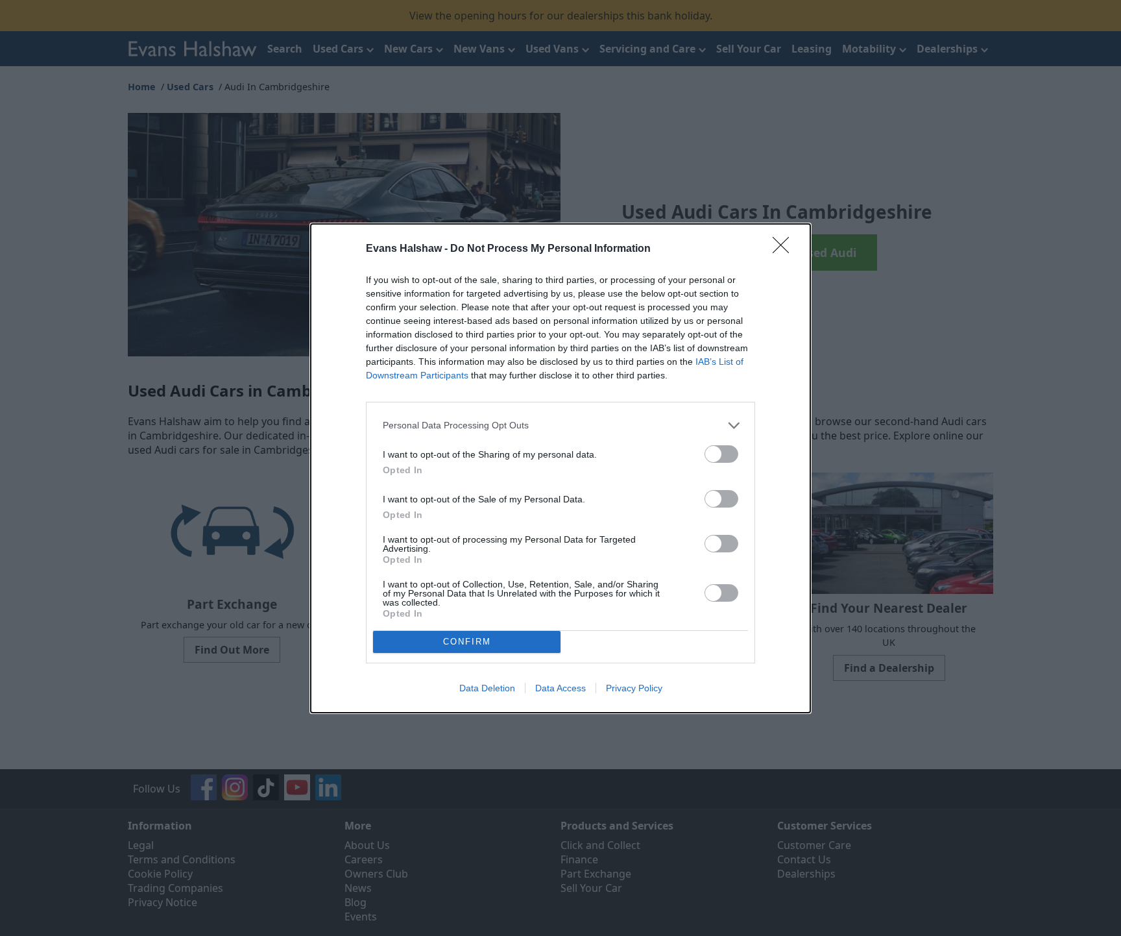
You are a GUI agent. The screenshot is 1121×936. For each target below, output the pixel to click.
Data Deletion (487, 688)
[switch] (721, 454)
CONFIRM (467, 642)
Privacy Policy (634, 688)
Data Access (560, 688)
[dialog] (560, 468)
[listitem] (560, 425)
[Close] (785, 249)
